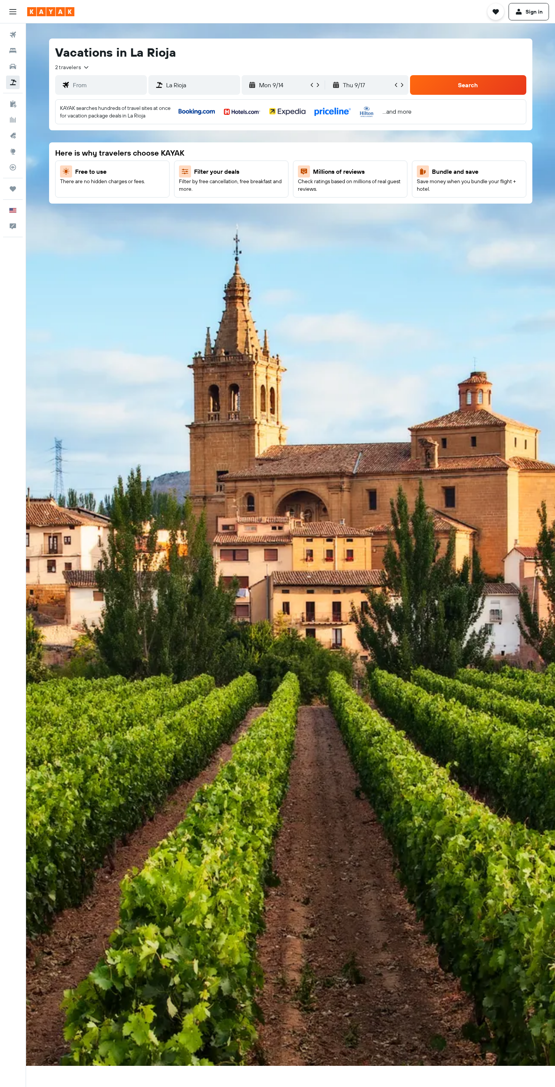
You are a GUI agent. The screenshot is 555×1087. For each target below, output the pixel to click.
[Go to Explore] (13, 151)
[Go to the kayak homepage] (50, 11)
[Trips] (13, 188)
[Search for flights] (13, 34)
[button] (13, 11)
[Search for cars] (13, 66)
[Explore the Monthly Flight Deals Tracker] (13, 135)
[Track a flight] (13, 167)
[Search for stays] (13, 50)
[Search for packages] (13, 82)
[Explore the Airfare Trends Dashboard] (13, 119)
